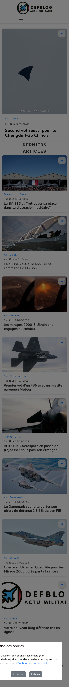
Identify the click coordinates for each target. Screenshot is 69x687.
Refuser (35, 674)
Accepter (18, 674)
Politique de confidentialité (34, 663)
